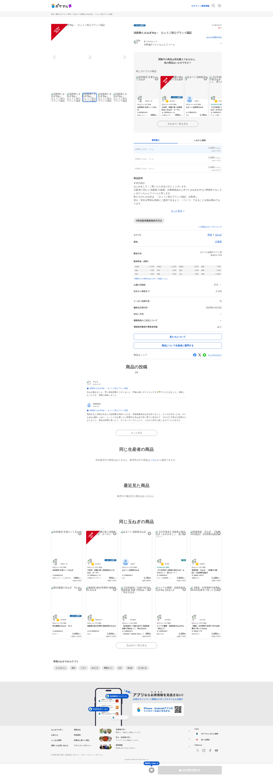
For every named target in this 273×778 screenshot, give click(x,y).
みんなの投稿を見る (214, 37)
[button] (178, 43)
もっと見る (136, 433)
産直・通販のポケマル (58, 14)
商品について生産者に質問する (178, 345)
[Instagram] (204, 750)
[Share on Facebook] (195, 355)
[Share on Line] (204, 355)
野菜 (69, 14)
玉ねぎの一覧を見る (177, 124)
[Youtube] (216, 750)
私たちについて (178, 337)
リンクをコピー (215, 355)
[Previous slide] (55, 57)
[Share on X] (199, 355)
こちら (153, 460)
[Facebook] (210, 750)
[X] (198, 750)
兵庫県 (218, 241)
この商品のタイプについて (210, 227)
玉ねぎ (75, 14)
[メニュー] (219, 5)
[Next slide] (124, 57)
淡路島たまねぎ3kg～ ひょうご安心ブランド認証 (96, 14)
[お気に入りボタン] (156, 78)
